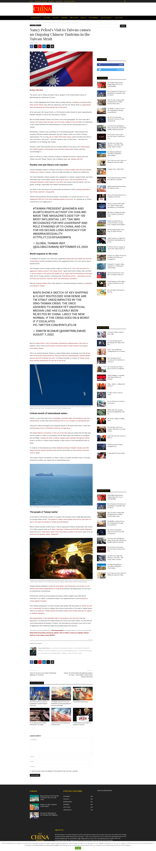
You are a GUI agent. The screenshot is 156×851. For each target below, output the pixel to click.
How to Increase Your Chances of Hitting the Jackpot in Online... (116, 161)
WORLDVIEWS (35, 18)
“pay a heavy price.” (62, 179)
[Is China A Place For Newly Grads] (101, 395)
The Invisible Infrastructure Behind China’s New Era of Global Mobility (115, 84)
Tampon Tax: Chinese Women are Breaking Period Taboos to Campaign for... (116, 257)
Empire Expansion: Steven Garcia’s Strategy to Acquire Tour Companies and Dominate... (116, 222)
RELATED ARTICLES (37, 683)
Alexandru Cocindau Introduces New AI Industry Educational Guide (116, 214)
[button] (125, 1)
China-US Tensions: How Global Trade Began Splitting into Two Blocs (43, 674)
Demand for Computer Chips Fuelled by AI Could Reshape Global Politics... (115, 266)
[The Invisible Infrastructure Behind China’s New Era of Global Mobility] (101, 85)
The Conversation (57, 630)
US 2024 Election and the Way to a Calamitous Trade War (116, 196)
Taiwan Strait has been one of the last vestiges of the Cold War (60, 122)
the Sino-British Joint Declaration (64, 586)
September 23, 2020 (74, 247)
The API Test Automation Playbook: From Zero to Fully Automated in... (115, 119)
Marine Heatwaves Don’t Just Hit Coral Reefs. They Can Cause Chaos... (49, 797)
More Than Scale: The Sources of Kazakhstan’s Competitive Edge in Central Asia (38, 703)
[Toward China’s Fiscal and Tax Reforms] (101, 292)
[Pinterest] (40, 46)
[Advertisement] (91, 9)
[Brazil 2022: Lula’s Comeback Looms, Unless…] (34, 807)
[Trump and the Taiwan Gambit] (101, 455)
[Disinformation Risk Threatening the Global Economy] (61, 714)
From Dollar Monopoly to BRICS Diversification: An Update (116, 178)
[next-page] (34, 728)
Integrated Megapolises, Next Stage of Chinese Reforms (115, 230)
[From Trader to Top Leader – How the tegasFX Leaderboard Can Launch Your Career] (101, 137)
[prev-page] (31, 728)
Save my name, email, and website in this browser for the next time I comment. (55, 771)
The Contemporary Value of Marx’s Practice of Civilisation (115, 367)
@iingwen (69, 208)
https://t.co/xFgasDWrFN (52, 237)
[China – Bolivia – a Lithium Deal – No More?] (101, 386)
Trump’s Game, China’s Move (80, 701)
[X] (36, 46)
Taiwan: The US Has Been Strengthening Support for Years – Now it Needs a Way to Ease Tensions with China (78, 675)
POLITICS (56, 18)
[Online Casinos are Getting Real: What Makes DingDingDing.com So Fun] (101, 240)
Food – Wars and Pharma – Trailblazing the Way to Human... (116, 350)
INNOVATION (74, 18)
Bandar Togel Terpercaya (79, 838)
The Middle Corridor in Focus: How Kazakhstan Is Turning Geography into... (115, 110)
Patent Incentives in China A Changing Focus (115, 445)
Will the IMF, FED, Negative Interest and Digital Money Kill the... (115, 411)
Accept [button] (78, 848)
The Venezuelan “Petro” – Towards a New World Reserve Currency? (116, 360)
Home (31, 1)
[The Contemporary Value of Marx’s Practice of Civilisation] (101, 369)
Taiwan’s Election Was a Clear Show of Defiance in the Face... (115, 273)
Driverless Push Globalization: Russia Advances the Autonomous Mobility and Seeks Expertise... (116, 127)
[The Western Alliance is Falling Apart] (101, 421)
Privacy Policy (59, 1)
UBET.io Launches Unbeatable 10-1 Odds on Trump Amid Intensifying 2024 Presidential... (116, 205)
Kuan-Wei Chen (37, 90)
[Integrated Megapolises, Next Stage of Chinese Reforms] (101, 232)
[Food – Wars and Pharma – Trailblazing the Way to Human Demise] (101, 352)
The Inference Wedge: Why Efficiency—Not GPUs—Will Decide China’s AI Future (115, 145)
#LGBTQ (38, 212)
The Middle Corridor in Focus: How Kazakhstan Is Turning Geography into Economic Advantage (61, 703)
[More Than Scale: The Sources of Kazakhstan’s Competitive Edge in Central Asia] (39, 693)
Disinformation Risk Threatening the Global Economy (116, 187)
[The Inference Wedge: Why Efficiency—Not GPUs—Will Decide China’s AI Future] (101, 145)
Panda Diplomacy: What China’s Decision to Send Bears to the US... (116, 283)
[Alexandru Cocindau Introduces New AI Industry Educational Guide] (101, 214)
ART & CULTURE (106, 18)
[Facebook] (31, 46)
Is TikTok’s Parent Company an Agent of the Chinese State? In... (116, 248)
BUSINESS (64, 18)
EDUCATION (119, 18)
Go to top (90, 639)
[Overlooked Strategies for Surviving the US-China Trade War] (101, 343)
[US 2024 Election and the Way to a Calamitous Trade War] (83, 714)
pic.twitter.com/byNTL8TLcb (54, 325)
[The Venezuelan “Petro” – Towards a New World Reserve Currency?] (101, 360)
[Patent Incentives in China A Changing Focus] (101, 447)
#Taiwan (39, 208)
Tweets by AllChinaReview (104, 790)
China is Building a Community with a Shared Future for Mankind (115, 377)
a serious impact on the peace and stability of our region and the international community (61, 273)
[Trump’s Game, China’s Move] (83, 693)
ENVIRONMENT (93, 18)
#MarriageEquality (47, 233)
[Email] (48, 46)
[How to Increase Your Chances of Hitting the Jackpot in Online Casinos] (101, 163)
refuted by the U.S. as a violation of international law (71, 421)
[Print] (52, 46)
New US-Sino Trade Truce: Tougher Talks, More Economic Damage (116, 429)
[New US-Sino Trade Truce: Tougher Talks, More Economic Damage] (101, 429)
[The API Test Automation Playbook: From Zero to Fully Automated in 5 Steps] (101, 119)
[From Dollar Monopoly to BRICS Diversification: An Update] (39, 714)
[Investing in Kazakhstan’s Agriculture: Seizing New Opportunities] (101, 154)
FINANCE (83, 18)
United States (85, 147)
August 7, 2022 (43, 334)
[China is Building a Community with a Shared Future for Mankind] (101, 378)
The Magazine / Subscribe (40, 1)
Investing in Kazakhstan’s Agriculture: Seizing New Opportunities (114, 153)
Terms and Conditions (69, 1)
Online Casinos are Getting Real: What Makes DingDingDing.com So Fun (116, 240)
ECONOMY (47, 18)
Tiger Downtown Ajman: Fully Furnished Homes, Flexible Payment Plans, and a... (115, 101)
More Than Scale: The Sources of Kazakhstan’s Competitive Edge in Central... (116, 93)
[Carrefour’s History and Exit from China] (101, 334)
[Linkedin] (44, 46)
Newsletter (51, 1)
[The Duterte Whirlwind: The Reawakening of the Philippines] (34, 815)
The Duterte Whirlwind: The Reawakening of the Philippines (49, 814)
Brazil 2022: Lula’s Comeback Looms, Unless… (48, 805)
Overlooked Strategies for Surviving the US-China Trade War (115, 342)
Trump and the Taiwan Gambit (116, 453)
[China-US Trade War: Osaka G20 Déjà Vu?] (101, 438)
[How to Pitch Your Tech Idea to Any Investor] (101, 403)
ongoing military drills (43, 283)
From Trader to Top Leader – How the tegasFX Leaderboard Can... (116, 136)
